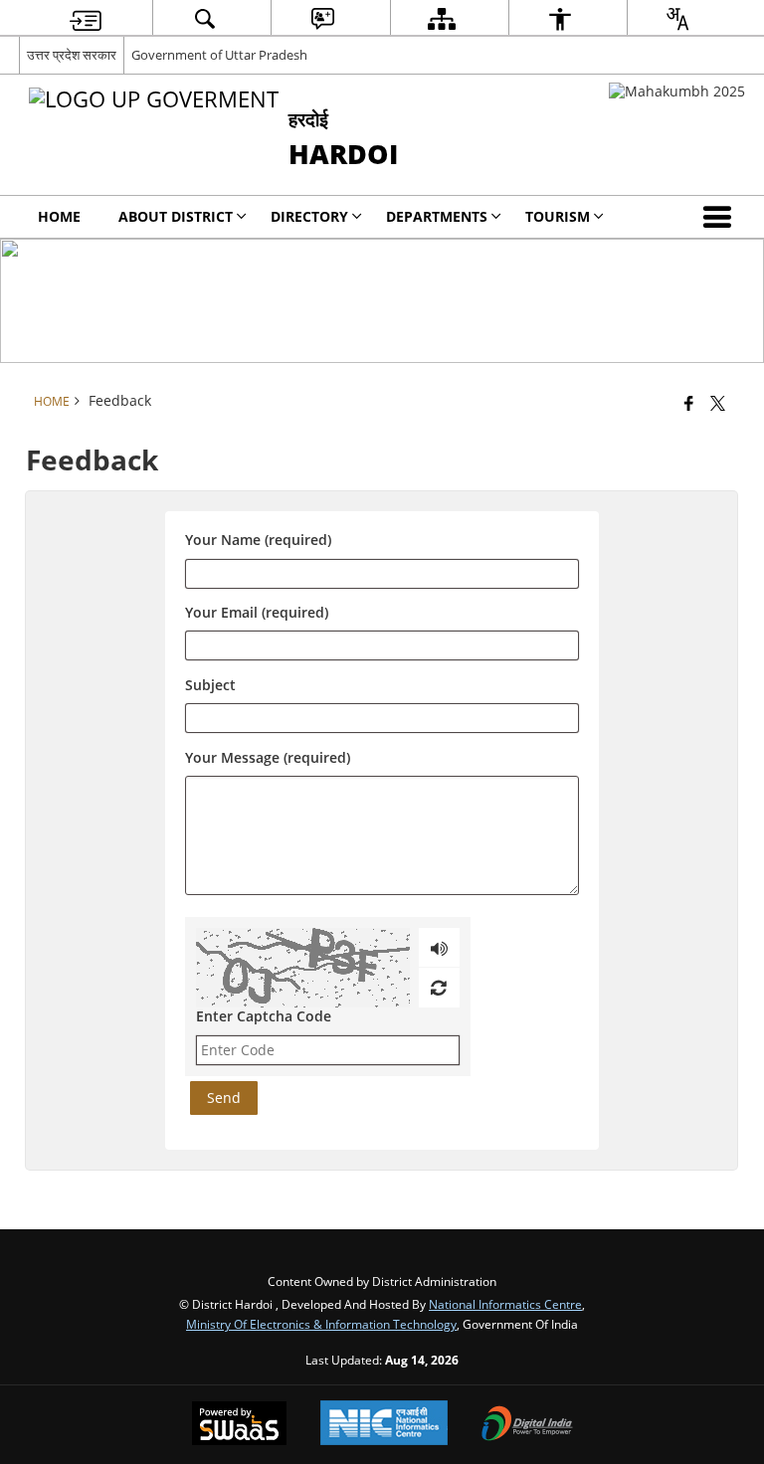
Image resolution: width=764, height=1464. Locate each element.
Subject (210, 684)
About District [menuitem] (175, 216)
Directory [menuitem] (309, 216)
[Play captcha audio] (439, 948)
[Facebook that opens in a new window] (688, 403)
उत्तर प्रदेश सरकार (71, 55)
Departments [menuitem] (436, 216)
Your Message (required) (267, 757)
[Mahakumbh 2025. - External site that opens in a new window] (677, 91)
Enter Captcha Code (263, 1015)
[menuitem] (85, 18)
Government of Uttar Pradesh (219, 55)
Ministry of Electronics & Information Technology (321, 1324)
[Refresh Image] (438, 987)
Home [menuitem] (59, 216)
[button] (721, 217)
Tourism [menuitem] (557, 216)
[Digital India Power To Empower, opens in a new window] (527, 1425)
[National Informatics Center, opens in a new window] (384, 1424)
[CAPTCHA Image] (303, 967)
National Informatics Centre (505, 1304)
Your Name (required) (258, 540)
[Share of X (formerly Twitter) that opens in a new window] (717, 403)
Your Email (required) (256, 613)
